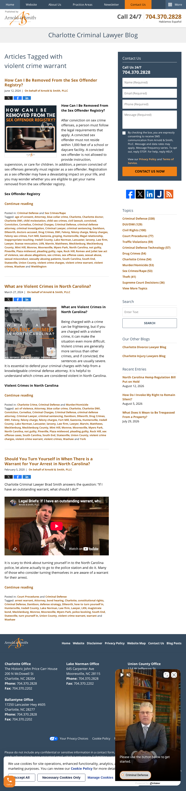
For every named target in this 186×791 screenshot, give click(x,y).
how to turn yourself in (88, 604)
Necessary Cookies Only (61, 777)
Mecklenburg (77, 243)
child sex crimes (57, 220)
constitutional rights (91, 600)
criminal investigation (30, 228)
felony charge (79, 232)
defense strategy (50, 604)
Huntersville (70, 236)
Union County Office (144, 664)
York (83, 439)
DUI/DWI (132, 224)
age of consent (24, 217)
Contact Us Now (150, 171)
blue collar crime (57, 217)
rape (59, 251)
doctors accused (27, 232)
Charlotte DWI (13, 220)
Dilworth (10, 232)
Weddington (38, 266)
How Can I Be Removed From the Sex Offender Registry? (51, 82)
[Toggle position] (166, 675)
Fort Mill (33, 236)
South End (88, 259)
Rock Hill (69, 251)
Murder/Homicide (77, 404)
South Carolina (71, 259)
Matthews (61, 243)
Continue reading (19, 203)
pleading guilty (46, 251)
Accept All (22, 777)
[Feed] (169, 194)
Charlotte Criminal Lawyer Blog (20, 18)
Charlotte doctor (92, 217)
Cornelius (25, 224)
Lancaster (78, 239)
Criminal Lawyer (55, 228)
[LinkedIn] (149, 194)
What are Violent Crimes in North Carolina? (48, 286)
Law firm (101, 239)
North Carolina (78, 247)
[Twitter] (140, 194)
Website (31, 5)
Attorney (40, 217)
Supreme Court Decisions (143, 283)
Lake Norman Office (82, 664)
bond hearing (55, 600)
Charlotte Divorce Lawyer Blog (144, 347)
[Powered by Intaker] (155, 783)
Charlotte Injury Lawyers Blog (143, 356)
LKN (41, 243)
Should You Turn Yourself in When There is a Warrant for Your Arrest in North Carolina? (49, 461)
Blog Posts (174, 643)
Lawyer (9, 243)
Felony (66, 232)
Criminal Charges (43, 224)
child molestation (35, 220)
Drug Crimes (46, 232)
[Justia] (159, 194)
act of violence (24, 408)
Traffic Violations (137, 242)
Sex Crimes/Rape (55, 213)
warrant (92, 615)
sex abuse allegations (32, 255)
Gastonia (45, 236)
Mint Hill (20, 247)
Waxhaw (19, 266)
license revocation (26, 243)
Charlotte (75, 217)
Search (149, 323)
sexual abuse (93, 255)
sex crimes (54, 255)
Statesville (11, 262)
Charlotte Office (18, 664)
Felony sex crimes (16, 236)
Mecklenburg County (35, 427)
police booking (81, 612)
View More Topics (134, 288)
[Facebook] (130, 194)
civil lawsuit (75, 220)
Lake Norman (62, 239)
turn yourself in (28, 615)
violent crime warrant (79, 262)
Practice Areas (82, 5)
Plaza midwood (26, 251)
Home (10, 5)
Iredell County (44, 239)
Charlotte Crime (27, 404)
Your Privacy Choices (74, 738)
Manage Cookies (100, 777)
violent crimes (53, 439)
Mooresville (45, 247)
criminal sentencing (79, 228)
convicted (90, 220)
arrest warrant (24, 600)
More (178, 5)
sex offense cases (73, 255)
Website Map (136, 643)
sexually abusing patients (45, 259)
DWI (57, 232)
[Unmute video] (122, 675)
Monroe (32, 247)
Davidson (98, 228)
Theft (129, 277)
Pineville (10, 251)
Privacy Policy (147, 159)
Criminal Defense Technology (146, 248)
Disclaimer (94, 643)
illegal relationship (91, 236)
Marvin (49, 243)
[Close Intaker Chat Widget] (174, 675)
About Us (54, 5)
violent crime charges (50, 262)
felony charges (98, 232)
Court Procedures (28, 596)
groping (57, 236)
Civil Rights (134, 230)
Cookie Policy (101, 738)
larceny (90, 239)
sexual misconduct (16, 259)
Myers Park (61, 247)
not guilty (95, 247)
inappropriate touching (19, 239)
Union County (27, 262)
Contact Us (138, 5)
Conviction (11, 224)
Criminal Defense (28, 213)
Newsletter (111, 5)
